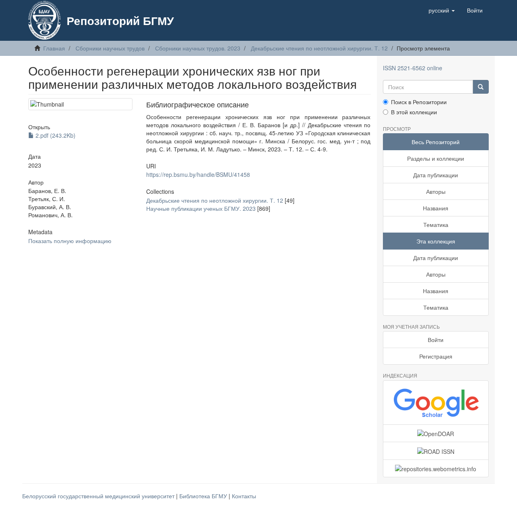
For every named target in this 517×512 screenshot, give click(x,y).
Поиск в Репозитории (419, 102)
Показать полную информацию (69, 241)
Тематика (435, 224)
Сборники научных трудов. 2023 (197, 48)
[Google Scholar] (436, 402)
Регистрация (435, 356)
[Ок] (481, 87)
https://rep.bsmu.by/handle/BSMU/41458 (198, 174)
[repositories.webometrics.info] (436, 468)
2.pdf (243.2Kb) (55, 135)
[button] (441, 10)
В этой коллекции (414, 112)
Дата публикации (435, 175)
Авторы (436, 191)
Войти (435, 340)
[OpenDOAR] (436, 433)
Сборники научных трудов (110, 48)
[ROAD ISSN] (436, 451)
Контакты (244, 496)
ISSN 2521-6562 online (412, 68)
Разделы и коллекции (435, 158)
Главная (54, 48)
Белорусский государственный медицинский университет (99, 496)
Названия (435, 208)
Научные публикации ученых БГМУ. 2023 (201, 208)
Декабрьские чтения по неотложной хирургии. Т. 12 (319, 48)
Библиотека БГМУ (204, 496)
